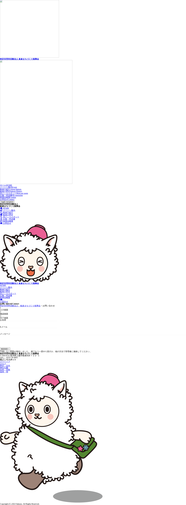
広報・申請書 (11, 195)
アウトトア (5, 362)
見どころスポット (14, 193)
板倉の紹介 (10, 189)
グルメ (3, 364)
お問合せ (7, 199)
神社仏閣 (4, 368)
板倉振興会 (19, 59)
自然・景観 (5, 370)
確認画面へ (5, 349)
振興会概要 (8, 197)
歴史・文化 (5, 366)
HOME (6, 208)
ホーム (6, 185)
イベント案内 (8, 187)
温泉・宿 (4, 372)
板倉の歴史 (11, 191)
